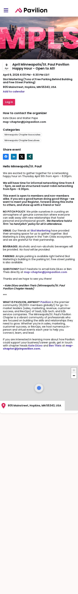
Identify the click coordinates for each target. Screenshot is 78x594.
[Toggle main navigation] (6, 10)
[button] (14, 91)
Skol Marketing (40, 230)
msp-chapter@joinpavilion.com (24, 122)
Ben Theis (55, 345)
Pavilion (45, 302)
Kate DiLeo (35, 345)
